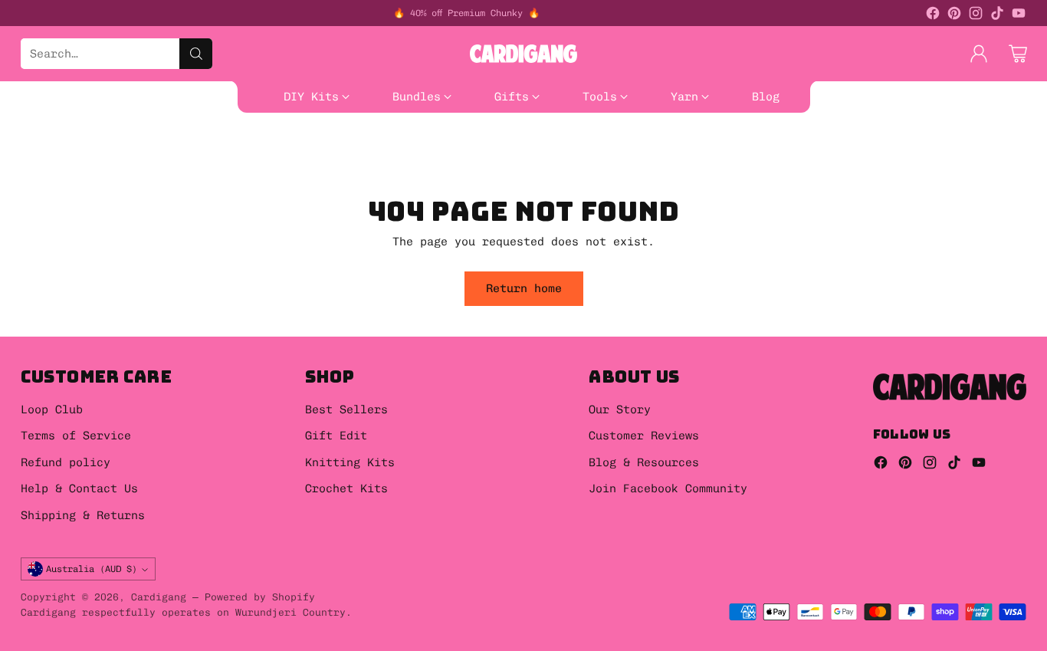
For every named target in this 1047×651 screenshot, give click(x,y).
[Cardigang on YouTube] (1018, 15)
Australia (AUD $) (91, 568)
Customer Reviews (644, 435)
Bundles (742, 122)
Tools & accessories (65, 156)
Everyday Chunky (255, 156)
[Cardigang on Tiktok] (997, 15)
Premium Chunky (377, 156)
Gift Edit (336, 435)
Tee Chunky (587, 156)
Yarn (167, 156)
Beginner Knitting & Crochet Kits (187, 122)
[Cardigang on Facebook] (932, 15)
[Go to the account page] (978, 53)
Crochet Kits (346, 488)
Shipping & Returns (83, 515)
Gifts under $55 (325, 139)
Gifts (143, 139)
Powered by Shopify (260, 596)
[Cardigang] (523, 53)
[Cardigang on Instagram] (975, 15)
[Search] (196, 54)
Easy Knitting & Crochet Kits (417, 122)
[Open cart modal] (1017, 53)
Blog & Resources (644, 462)
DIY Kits (27, 122)
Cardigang (158, 596)
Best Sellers (577, 122)
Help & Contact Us (79, 488)
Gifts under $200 (587, 139)
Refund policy (65, 462)
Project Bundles (51, 139)
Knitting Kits (350, 462)
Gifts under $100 (454, 139)
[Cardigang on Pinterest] (954, 15)
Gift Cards (216, 139)
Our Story (620, 409)
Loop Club (52, 409)
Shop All (668, 122)
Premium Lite (489, 156)
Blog (657, 156)
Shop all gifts (713, 139)
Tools (800, 139)
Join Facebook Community (668, 488)
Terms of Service (76, 435)
